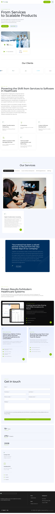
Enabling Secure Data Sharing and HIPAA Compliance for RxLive (36, 307)
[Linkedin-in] (7, 510)
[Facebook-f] (2, 510)
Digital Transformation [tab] (8, 170)
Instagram (7, 477)
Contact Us (46, 1)
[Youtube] (3, 510)
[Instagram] (5, 510)
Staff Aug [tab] (49, 170)
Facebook (7, 479)
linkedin (6, 474)
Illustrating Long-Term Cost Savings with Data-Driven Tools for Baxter (39, 335)
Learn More (5, 26)
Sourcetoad (50, 510)
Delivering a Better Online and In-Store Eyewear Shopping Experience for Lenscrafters (12, 336)
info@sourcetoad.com (34, 503)
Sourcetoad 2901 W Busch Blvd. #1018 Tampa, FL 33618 (46, 500)
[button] (3, 258)
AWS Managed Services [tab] (41, 170)
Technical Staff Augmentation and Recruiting (25, 142)
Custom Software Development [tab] (27, 170)
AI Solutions (23, 125)
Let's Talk (13, 26)
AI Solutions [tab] (17, 170)
